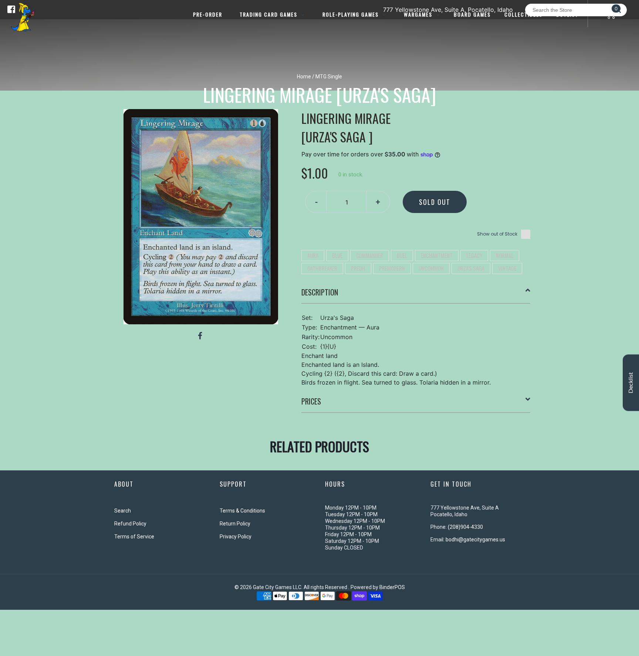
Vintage (507, 268)
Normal (504, 255)
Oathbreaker (322, 268)
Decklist (631, 382)
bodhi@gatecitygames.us (475, 539)
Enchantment (437, 255)
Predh (358, 268)
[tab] (416, 295)
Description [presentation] (319, 292)
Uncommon (431, 268)
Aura (312, 255)
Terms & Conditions (242, 511)
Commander (369, 255)
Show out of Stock (497, 234)
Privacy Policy (235, 537)
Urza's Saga (470, 268)
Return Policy (235, 524)
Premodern (392, 268)
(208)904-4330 (465, 527)
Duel (402, 255)
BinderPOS (392, 587)
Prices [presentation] (311, 401)
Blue (337, 255)
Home (304, 77)
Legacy (474, 255)
